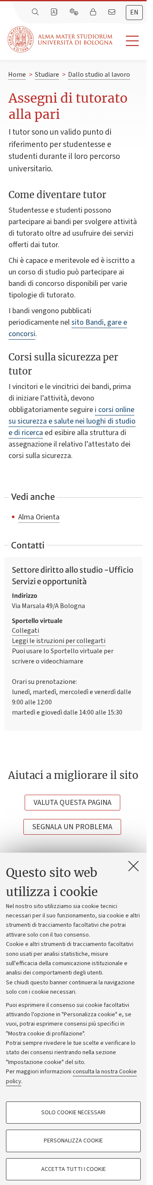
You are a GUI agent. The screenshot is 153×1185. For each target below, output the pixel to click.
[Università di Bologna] (61, 39)
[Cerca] (36, 12)
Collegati (25, 630)
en (134, 12)
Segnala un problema (72, 827)
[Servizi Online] (75, 12)
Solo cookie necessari (73, 1112)
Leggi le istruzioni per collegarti (58, 641)
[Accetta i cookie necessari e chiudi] (133, 866)
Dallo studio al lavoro (99, 74)
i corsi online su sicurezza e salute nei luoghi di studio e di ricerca (72, 421)
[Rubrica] (54, 12)
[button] (129, 41)
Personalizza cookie (73, 1140)
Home (17, 74)
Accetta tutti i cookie (73, 1169)
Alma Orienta (39, 516)
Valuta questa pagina (72, 802)
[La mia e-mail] (112, 12)
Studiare (47, 74)
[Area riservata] (94, 12)
